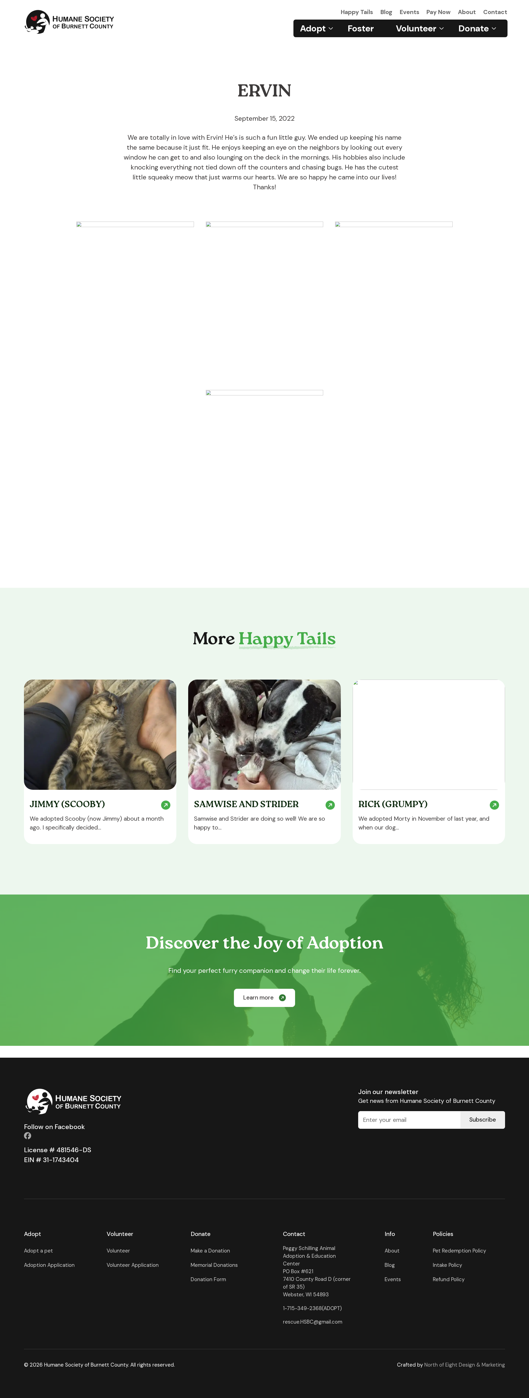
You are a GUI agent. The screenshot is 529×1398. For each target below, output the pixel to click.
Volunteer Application (133, 1265)
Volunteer (118, 1250)
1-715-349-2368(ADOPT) (312, 1308)
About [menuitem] (467, 12)
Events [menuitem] (409, 12)
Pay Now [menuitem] (438, 12)
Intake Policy (447, 1265)
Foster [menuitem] (361, 28)
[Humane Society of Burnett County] (69, 21)
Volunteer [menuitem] (416, 28)
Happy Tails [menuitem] (357, 12)
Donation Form (208, 1279)
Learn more (258, 997)
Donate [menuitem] (473, 28)
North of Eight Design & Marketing (464, 1364)
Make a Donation (210, 1250)
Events (393, 1279)
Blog (390, 1265)
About (392, 1250)
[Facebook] (27, 1136)
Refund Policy (449, 1279)
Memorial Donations (214, 1265)
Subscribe (482, 1120)
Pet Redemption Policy (459, 1250)
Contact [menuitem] (495, 12)
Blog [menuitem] (386, 12)
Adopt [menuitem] (313, 28)
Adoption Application (49, 1265)
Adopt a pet (38, 1250)
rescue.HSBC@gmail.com (312, 1321)
